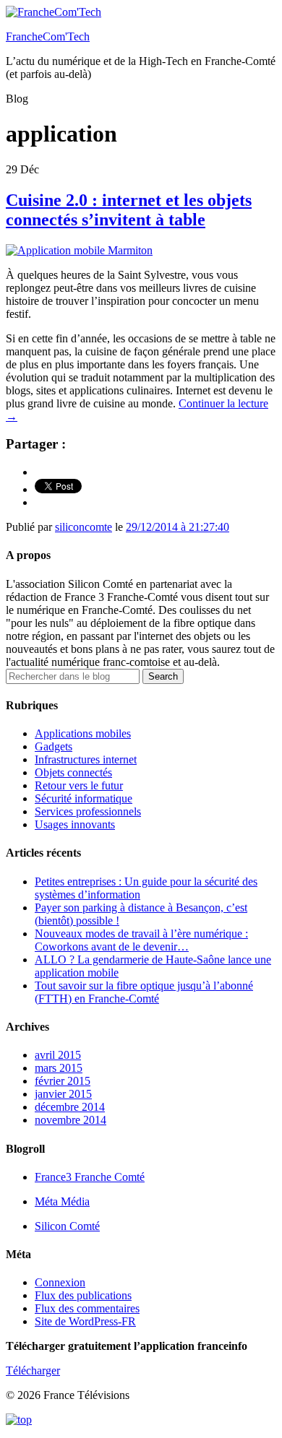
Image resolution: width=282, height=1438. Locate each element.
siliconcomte (83, 527)
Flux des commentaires (87, 1308)
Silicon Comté (67, 1226)
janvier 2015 (63, 1094)
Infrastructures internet (86, 759)
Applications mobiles (83, 733)
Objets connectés (73, 772)
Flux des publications (83, 1295)
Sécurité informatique (83, 798)
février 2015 (62, 1081)
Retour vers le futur (79, 785)
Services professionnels (88, 811)
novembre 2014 (70, 1120)
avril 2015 (58, 1055)
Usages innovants (75, 824)
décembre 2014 (70, 1107)
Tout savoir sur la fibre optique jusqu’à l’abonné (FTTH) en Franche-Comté (144, 992)
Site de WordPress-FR (85, 1321)
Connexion (60, 1282)
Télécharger (33, 1370)
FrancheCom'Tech (48, 36)
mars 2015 (58, 1068)
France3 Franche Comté (90, 1177)
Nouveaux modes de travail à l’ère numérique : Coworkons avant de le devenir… (141, 940)
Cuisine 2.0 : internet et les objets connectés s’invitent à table (129, 210)
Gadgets (53, 746)
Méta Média (62, 1201)
